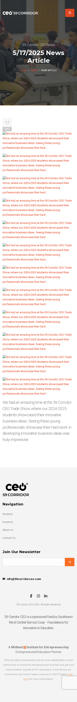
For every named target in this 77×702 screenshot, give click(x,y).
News (34, 70)
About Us (8, 529)
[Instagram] (38, 596)
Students (8, 513)
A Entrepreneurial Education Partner (38, 649)
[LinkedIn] (45, 596)
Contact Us (9, 537)
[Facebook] (31, 596)
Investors (8, 521)
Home (23, 70)
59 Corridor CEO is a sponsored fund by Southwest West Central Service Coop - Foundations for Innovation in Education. (38, 622)
